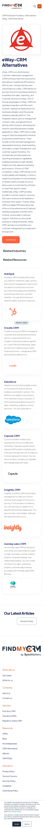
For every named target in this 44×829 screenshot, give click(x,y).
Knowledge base (9, 743)
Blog (4, 738)
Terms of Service (9, 776)
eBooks (5, 753)
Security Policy (9, 781)
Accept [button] (16, 824)
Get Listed (6, 675)
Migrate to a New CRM (12, 720)
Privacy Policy (16, 811)
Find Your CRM (8, 711)
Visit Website (11, 239)
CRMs (5, 733)
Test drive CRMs (9, 716)
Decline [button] (27, 824)
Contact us (7, 698)
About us (6, 693)
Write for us (7, 680)
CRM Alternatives (9, 748)
